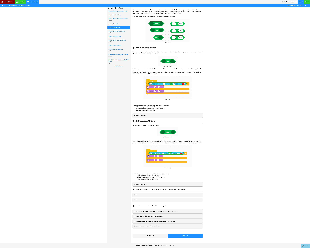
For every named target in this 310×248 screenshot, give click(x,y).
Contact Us (306, 246)
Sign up (307, 1)
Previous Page (150, 235)
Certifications (285, 1)
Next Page (185, 235)
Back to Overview (118, 66)
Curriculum (294, 1)
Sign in (301, 1)
